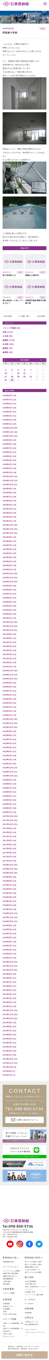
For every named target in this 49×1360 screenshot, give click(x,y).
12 (18, 373)
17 (6, 377)
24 (6, 380)
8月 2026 (24, 360)
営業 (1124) (8, 332)
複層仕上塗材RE (32, 275)
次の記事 (41, 316)
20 (24, 377)
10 (6, 373)
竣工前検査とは (9, 275)
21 (31, 377)
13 (24, 373)
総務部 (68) (8, 352)
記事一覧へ (25, 316)
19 (18, 377)
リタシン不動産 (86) (11, 328)
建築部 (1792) (9, 340)
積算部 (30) (8, 348)
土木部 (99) (8, 336)
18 (12, 377)
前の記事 (8, 316)
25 (12, 380)
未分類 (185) (8, 344)
